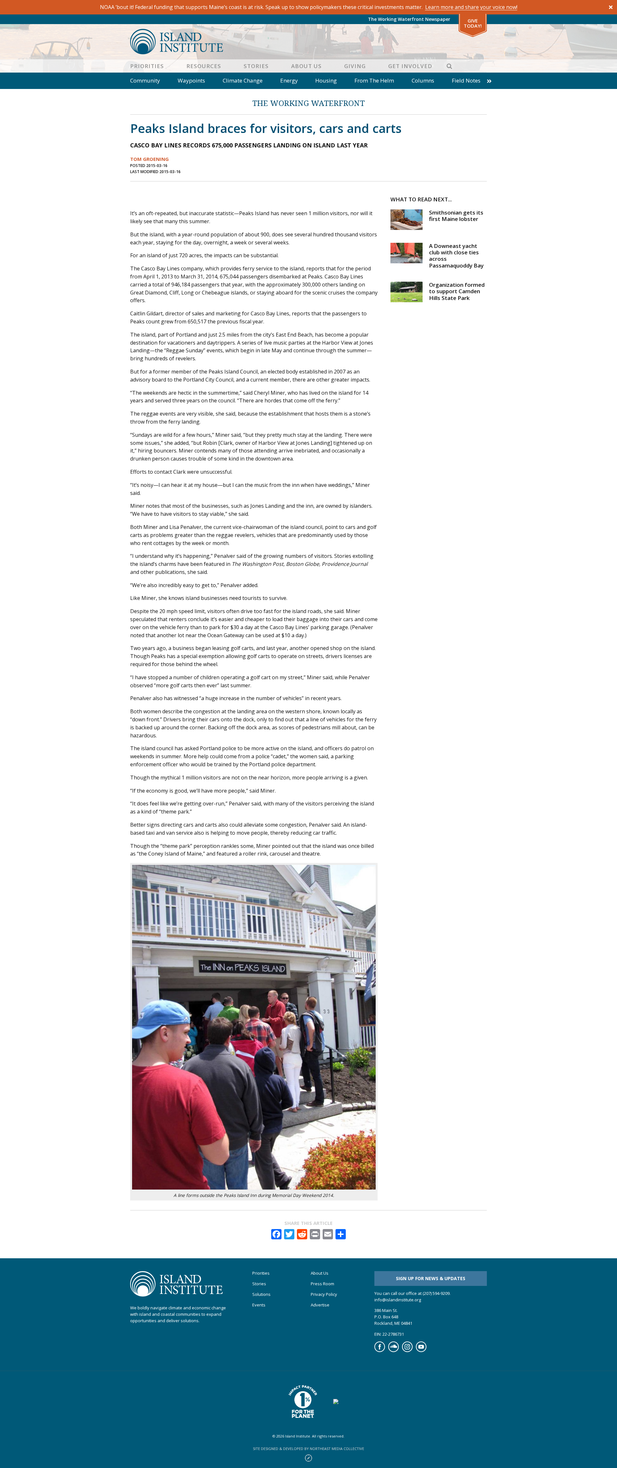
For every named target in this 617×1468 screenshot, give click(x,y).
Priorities (147, 66)
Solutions (261, 1294)
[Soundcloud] (393, 1350)
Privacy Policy (324, 1294)
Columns (423, 80)
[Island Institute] (308, 41)
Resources (203, 66)
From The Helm (374, 80)
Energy (289, 80)
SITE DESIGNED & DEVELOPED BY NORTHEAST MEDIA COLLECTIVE (308, 1448)
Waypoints (191, 80)
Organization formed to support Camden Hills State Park (457, 291)
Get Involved (410, 66)
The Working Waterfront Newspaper (409, 19)
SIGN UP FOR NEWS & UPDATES (430, 1278)
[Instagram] (407, 1350)
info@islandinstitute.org (397, 1300)
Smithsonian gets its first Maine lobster (456, 216)
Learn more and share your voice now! (471, 7)
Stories (256, 66)
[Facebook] (379, 1350)
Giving (355, 66)
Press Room (322, 1284)
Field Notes (466, 80)
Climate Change (243, 80)
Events (258, 1305)
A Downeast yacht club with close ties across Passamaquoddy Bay (456, 255)
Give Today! (473, 23)
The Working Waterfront (308, 103)
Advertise (320, 1305)
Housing (326, 80)
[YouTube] (421, 1350)
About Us (306, 66)
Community (145, 80)
